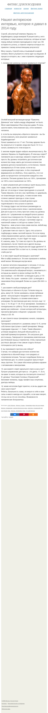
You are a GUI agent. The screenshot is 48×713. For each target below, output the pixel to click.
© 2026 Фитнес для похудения (10, 701)
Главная (8, 8)
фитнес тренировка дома (18, 411)
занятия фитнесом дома (20, 408)
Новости (17, 8)
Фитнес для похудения (24, 4)
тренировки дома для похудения (34, 405)
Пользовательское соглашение (16, 703)
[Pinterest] (24, 414)
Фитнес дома (36, 8)
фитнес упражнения (7, 408)
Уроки (26, 8)
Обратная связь (6, 709)
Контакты (4, 703)
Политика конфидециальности (10, 706)
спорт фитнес (11, 405)
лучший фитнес (30, 411)
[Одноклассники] (33, 414)
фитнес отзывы (20, 405)
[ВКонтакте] (14, 414)
